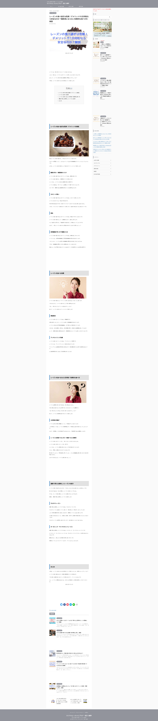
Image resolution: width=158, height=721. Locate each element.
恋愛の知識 (81, 6)
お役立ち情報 (71, 6)
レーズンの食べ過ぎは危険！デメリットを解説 (68, 92)
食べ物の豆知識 (61, 6)
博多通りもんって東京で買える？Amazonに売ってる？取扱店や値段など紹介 (102, 146)
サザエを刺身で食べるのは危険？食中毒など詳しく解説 (68, 632)
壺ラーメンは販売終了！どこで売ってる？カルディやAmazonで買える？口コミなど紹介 (102, 138)
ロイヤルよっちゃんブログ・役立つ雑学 (58, 3)
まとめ (60, 100)
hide (71, 88)
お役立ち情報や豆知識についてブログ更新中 (79, 717)
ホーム (51, 6)
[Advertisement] (69, 62)
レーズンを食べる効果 (63, 94)
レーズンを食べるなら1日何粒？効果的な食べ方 (69, 96)
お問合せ (86, 712)
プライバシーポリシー (79, 712)
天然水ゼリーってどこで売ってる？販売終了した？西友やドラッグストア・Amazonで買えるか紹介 (105, 122)
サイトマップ (72, 712)
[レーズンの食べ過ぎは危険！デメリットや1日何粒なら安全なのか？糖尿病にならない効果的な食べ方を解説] (70, 604)
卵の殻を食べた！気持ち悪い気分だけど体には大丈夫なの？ (69, 653)
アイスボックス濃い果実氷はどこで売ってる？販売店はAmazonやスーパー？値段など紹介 (102, 142)
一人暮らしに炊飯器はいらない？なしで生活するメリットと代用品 (105, 45)
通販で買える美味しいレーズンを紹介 (67, 98)
